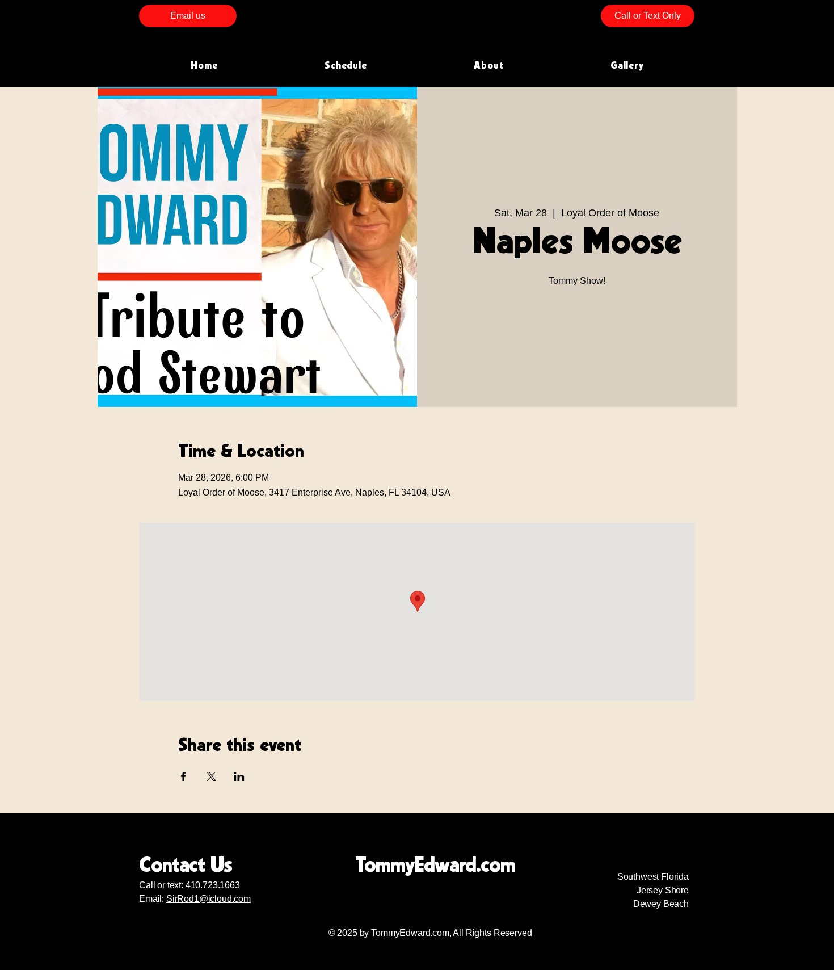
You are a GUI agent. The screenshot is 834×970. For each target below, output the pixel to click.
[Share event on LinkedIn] (239, 776)
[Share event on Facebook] (183, 776)
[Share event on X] (211, 776)
